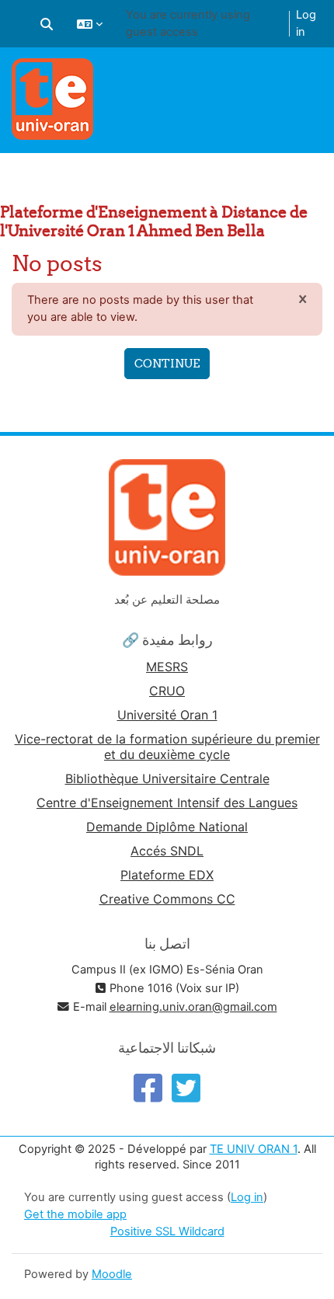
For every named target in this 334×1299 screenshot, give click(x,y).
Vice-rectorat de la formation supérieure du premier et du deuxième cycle (167, 746)
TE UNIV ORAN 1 (253, 1149)
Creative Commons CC (167, 899)
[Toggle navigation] (312, 77)
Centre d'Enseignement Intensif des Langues (167, 802)
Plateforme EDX (167, 875)
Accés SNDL (167, 850)
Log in (306, 23)
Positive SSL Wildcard (167, 1231)
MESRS (167, 666)
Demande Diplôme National (167, 826)
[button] (46, 24)
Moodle (112, 1274)
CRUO (167, 690)
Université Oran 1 (167, 715)
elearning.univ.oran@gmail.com (193, 1007)
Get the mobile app (75, 1214)
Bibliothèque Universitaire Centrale (167, 778)
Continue (167, 363)
